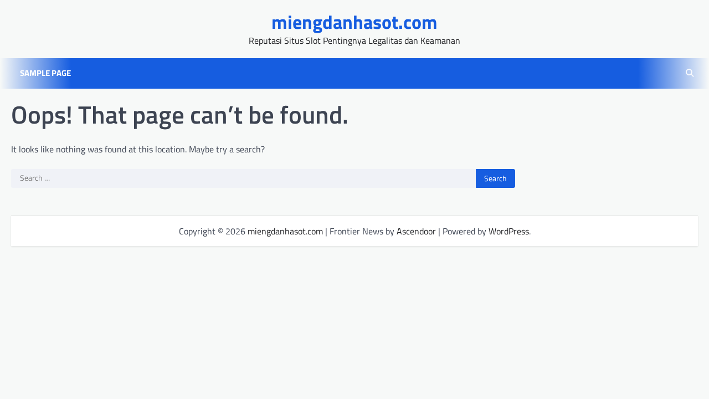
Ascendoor (416, 231)
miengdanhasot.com (354, 22)
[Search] (689, 73)
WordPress (509, 231)
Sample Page (45, 73)
